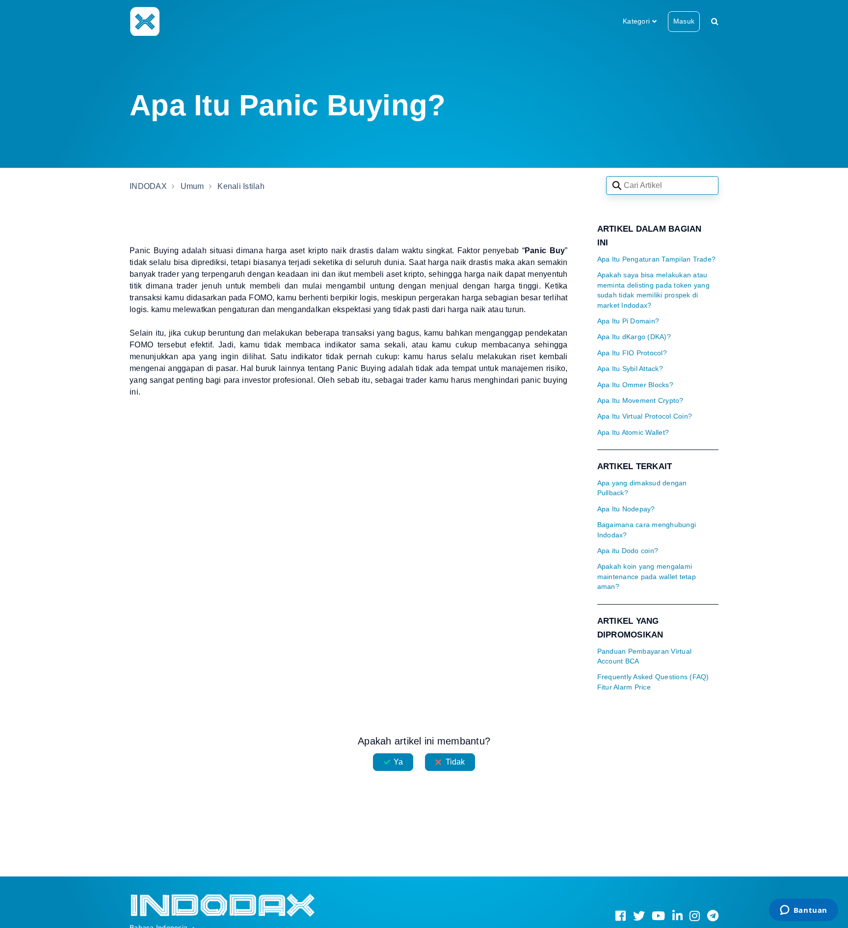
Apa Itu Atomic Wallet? (633, 432)
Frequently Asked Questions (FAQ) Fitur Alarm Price (653, 681)
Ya (398, 762)
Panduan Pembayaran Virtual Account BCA (644, 656)
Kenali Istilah (241, 186)
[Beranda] (144, 21)
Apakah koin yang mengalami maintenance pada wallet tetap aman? (646, 576)
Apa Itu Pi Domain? (628, 321)
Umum (192, 186)
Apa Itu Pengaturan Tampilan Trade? (656, 259)
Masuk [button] (683, 21)
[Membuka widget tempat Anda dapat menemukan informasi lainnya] (803, 911)
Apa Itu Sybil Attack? (630, 368)
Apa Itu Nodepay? (626, 509)
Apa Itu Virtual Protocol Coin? (644, 416)
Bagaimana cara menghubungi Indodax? (646, 529)
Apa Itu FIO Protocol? (632, 353)
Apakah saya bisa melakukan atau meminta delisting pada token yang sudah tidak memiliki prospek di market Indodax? (653, 290)
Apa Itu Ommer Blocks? (635, 385)
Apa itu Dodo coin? (628, 551)
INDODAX (148, 186)
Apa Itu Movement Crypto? (640, 400)
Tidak (455, 762)
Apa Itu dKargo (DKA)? (634, 337)
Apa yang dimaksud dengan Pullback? (642, 488)
